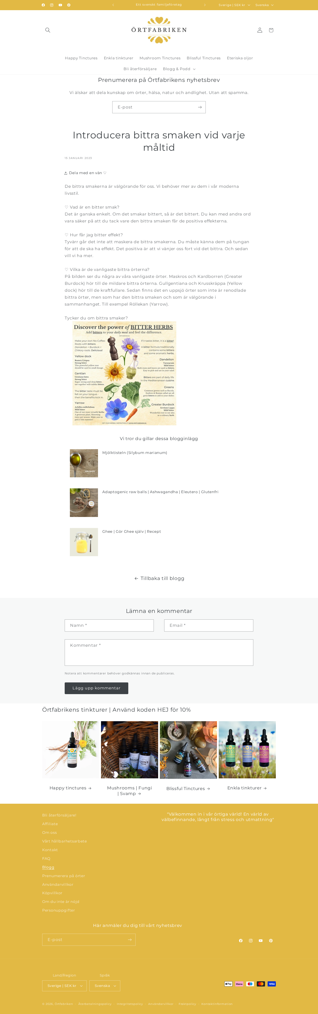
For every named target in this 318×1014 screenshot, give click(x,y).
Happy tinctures (68, 788)
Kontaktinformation (217, 1003)
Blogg (48, 867)
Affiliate (50, 824)
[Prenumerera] (200, 107)
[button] (48, 30)
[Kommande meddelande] (205, 5)
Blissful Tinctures (185, 788)
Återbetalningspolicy (95, 1003)
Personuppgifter (58, 910)
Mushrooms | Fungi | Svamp (129, 791)
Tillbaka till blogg (163, 578)
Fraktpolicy (187, 1003)
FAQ (46, 858)
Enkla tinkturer (244, 788)
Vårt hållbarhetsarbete (64, 841)
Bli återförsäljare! (59, 815)
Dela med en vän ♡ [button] (87, 173)
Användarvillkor (58, 884)
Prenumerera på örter (63, 876)
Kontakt (50, 850)
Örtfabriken (64, 1003)
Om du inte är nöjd (61, 902)
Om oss (49, 832)
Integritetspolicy (130, 1003)
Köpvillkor (52, 893)
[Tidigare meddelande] (113, 5)
